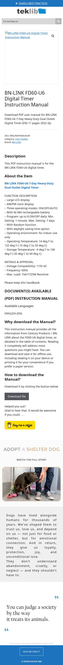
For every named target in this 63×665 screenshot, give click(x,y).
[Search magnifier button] (58, 21)
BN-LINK (16, 142)
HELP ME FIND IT (31, 651)
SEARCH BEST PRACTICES (33, 3)
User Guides (21, 139)
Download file (17, 396)
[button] (53, 36)
